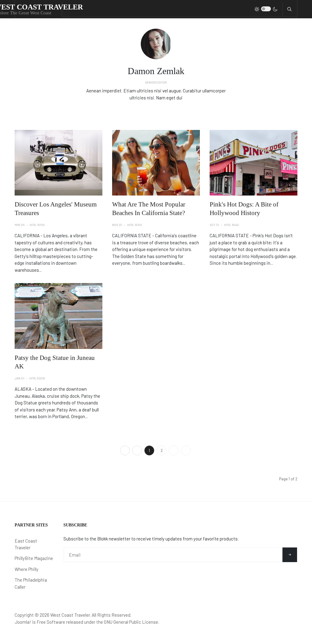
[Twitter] (156, 110)
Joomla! (23, 622)
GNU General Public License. (131, 622)
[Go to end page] (186, 450)
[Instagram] (164, 110)
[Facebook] (147, 110)
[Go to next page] (174, 450)
